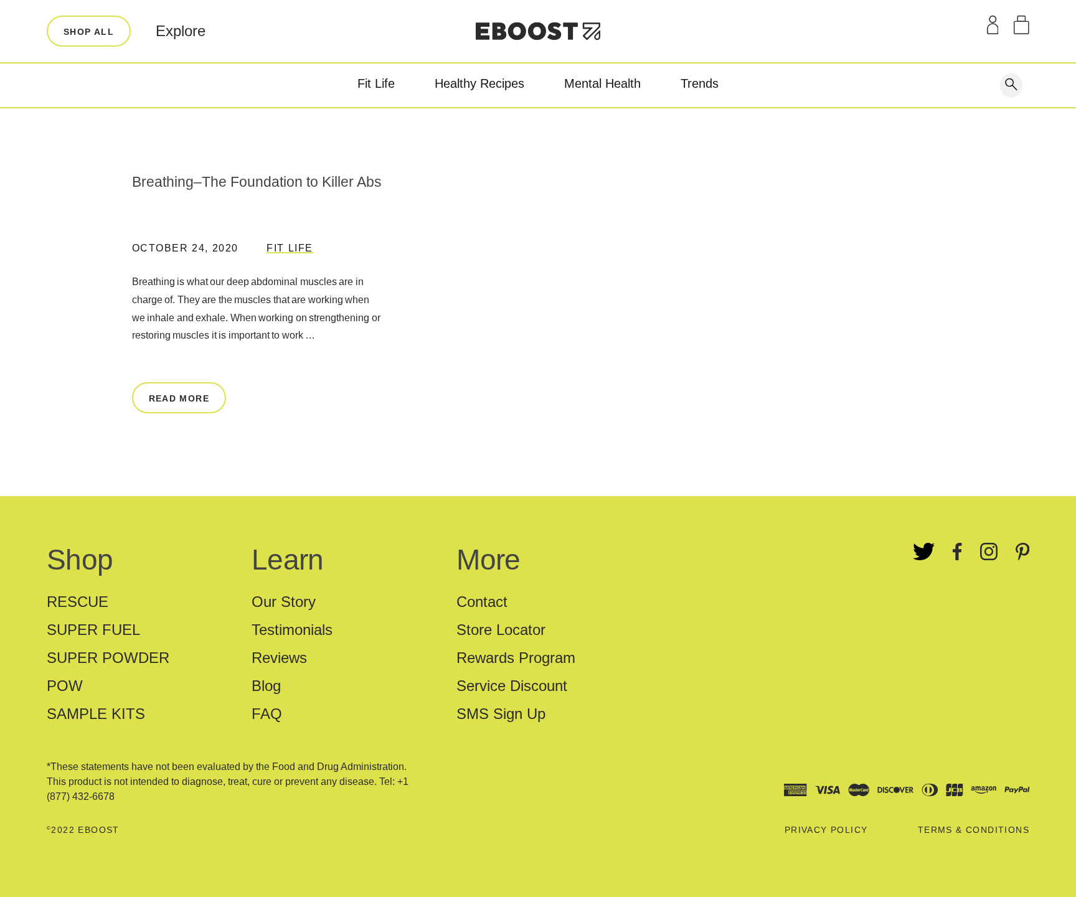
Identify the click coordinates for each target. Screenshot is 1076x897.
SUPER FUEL (93, 629)
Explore (180, 30)
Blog (266, 685)
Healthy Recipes (479, 83)
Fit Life (376, 83)
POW (65, 685)
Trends (700, 83)
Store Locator (500, 629)
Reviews (279, 657)
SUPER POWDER (108, 657)
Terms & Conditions (973, 830)
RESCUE (77, 601)
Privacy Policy (826, 830)
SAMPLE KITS (96, 713)
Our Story (284, 601)
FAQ (267, 713)
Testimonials (292, 629)
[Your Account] (993, 25)
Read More (179, 398)
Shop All (89, 32)
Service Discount (511, 685)
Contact (481, 601)
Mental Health (602, 83)
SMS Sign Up (500, 713)
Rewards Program (515, 657)
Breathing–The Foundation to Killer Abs (257, 182)
